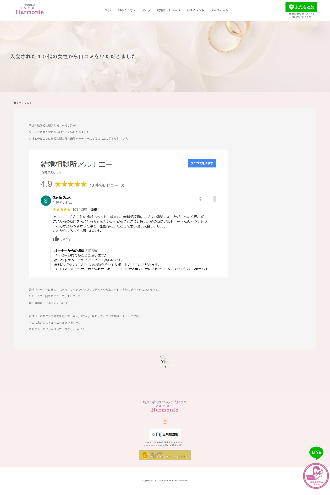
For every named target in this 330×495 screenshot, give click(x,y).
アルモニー (30, 8)
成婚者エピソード (168, 10)
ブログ (146, 10)
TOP (108, 10)
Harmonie (29, 12)
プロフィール (219, 10)
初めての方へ (127, 10)
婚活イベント (195, 10)
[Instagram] (165, 421)
